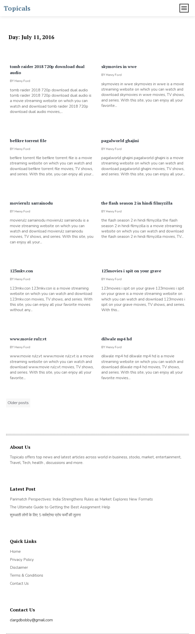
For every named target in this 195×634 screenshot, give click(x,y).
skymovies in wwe (119, 66)
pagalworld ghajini (120, 140)
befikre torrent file (28, 140)
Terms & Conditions (26, 575)
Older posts (18, 403)
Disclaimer (19, 567)
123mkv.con (21, 271)
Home (15, 551)
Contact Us (19, 583)
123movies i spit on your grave (131, 271)
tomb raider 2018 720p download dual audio (47, 69)
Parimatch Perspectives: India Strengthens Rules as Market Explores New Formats (81, 499)
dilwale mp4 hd (116, 339)
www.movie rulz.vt (28, 339)
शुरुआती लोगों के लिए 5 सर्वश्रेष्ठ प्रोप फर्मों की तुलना (45, 515)
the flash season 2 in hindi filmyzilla (136, 203)
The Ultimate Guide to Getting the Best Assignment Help (60, 507)
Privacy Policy (22, 559)
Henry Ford (22, 81)
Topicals (17, 8)
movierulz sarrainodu (31, 203)
